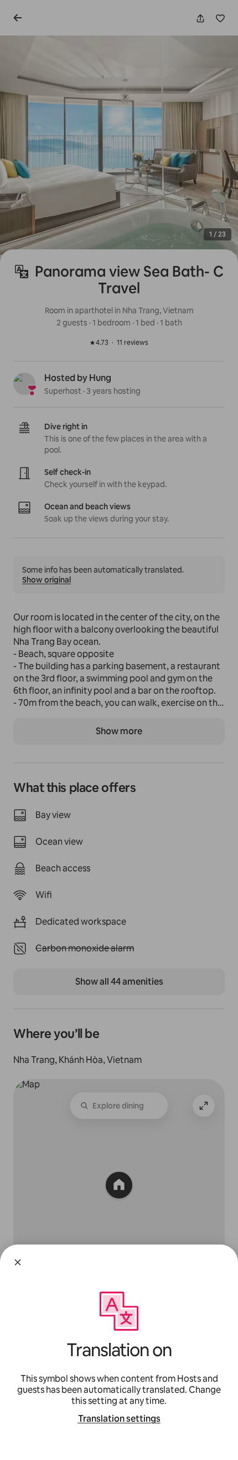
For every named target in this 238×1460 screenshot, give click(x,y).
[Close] (17, 1262)
